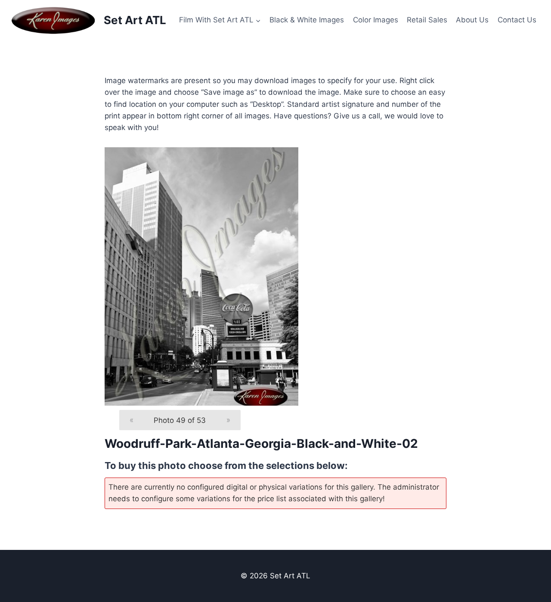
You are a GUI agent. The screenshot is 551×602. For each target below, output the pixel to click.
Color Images (375, 20)
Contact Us (517, 20)
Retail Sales (427, 20)
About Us (472, 20)
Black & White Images (306, 20)
